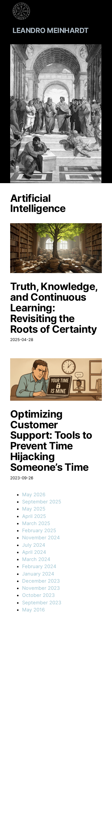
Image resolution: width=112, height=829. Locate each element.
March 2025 (36, 523)
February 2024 (39, 566)
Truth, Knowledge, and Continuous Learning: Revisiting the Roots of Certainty (53, 307)
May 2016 (33, 610)
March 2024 (36, 559)
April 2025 (34, 516)
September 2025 (41, 502)
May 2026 (33, 494)
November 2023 (41, 588)
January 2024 (38, 574)
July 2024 (33, 545)
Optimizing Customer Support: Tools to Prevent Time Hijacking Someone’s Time (51, 441)
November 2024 (41, 537)
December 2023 (41, 581)
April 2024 (34, 552)
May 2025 (33, 509)
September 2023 (41, 602)
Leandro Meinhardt (51, 30)
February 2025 (39, 530)
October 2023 (38, 595)
